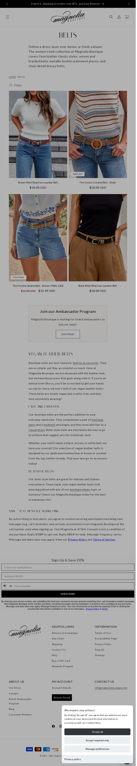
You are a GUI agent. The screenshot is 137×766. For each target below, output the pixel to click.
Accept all (97, 731)
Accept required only (97, 740)
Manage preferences (97, 748)
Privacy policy (72, 759)
